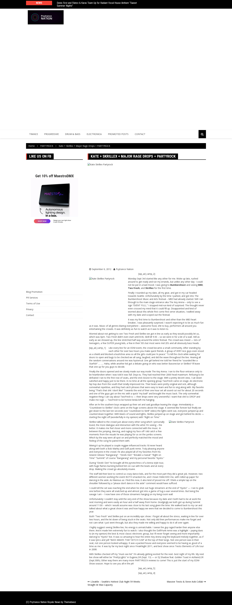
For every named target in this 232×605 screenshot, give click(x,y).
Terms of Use (33, 303)
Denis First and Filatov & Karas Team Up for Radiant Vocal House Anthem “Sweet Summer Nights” (97, 4)
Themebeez (70, 602)
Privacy (29, 309)
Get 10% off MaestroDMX (54, 176)
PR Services (32, 297)
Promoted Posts (118, 134)
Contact (140, 134)
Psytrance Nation (125, 269)
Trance (33, 134)
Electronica (94, 134)
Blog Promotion (34, 291)
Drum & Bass (72, 134)
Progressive (51, 134)
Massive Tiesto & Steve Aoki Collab (185, 581)
